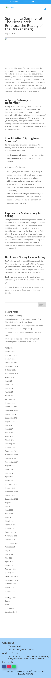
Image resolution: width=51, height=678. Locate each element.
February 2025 (10, 399)
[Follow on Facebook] (4, 666)
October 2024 (10, 414)
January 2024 (10, 447)
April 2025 (9, 392)
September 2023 (11, 462)
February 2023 (10, 484)
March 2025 (9, 396)
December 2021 (11, 532)
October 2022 (10, 495)
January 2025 (10, 403)
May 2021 (9, 558)
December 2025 (11, 362)
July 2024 (8, 425)
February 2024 (10, 443)
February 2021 (10, 569)
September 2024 (11, 418)
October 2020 (10, 584)
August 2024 (10, 421)
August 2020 (10, 587)
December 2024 (11, 407)
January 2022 (10, 528)
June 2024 (9, 429)
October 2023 (10, 458)
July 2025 (8, 381)
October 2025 (10, 370)
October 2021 (10, 539)
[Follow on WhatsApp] (14, 666)
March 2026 (9, 351)
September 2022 (11, 499)
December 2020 (11, 576)
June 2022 (9, 510)
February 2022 (10, 525)
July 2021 (8, 550)
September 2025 (11, 373)
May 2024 (9, 432)
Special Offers (10, 608)
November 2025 (11, 366)
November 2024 (11, 410)
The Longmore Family (13, 315)
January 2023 (10, 488)
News (7, 605)
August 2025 (10, 377)
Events (7, 601)
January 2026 (10, 359)
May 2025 (9, 388)
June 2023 (9, 469)
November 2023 (11, 455)
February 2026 (10, 355)
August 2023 (10, 466)
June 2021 (9, 554)
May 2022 (9, 514)
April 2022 (9, 517)
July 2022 (8, 506)
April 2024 (9, 436)
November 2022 (11, 491)
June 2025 (9, 384)
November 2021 (11, 536)
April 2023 (9, 477)
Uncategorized (11, 612)
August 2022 (10, 502)
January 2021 (10, 573)
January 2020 (10, 591)
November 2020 (11, 580)
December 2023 (11, 451)
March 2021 (9, 565)
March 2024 (9, 440)
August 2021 (10, 547)
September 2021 (11, 543)
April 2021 (9, 562)
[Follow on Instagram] (9, 666)
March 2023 (9, 480)
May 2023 (9, 473)
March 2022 (9, 521)
